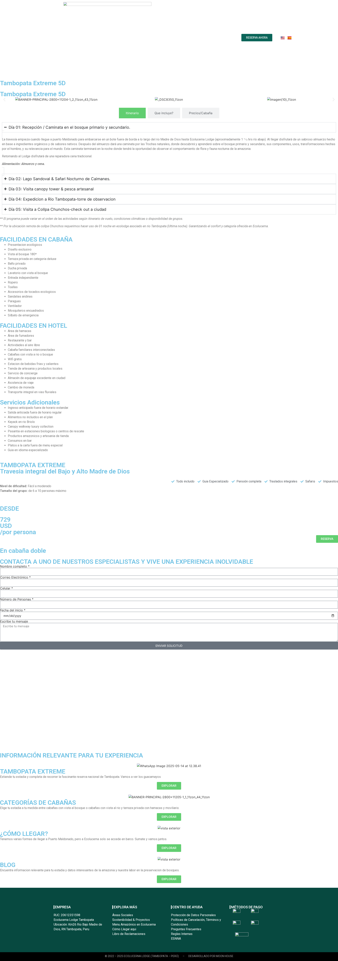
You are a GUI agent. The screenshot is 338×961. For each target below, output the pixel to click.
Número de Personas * (16, 599)
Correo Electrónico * (15, 577)
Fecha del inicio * (12, 610)
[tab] (132, 113)
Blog (204, 37)
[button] (4, 99)
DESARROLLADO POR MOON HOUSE (210, 956)
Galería (218, 37)
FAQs (191, 37)
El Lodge (134, 37)
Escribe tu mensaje (14, 621)
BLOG (7, 865)
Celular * (6, 588)
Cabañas (176, 37)
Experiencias (155, 37)
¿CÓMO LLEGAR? (24, 833)
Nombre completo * (15, 566)
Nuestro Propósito (108, 37)
